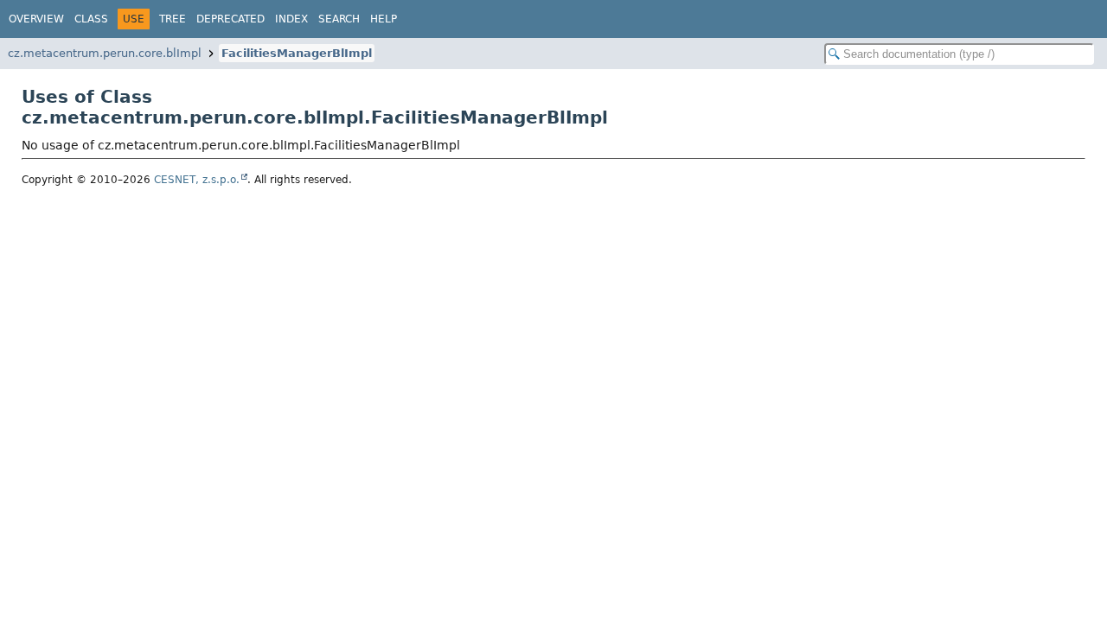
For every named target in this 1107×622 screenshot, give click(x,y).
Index (291, 19)
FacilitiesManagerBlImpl (296, 53)
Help (383, 19)
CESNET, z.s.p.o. (197, 180)
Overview (36, 19)
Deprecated (230, 19)
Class (91, 19)
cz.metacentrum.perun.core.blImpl (105, 53)
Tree (172, 19)
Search (339, 19)
